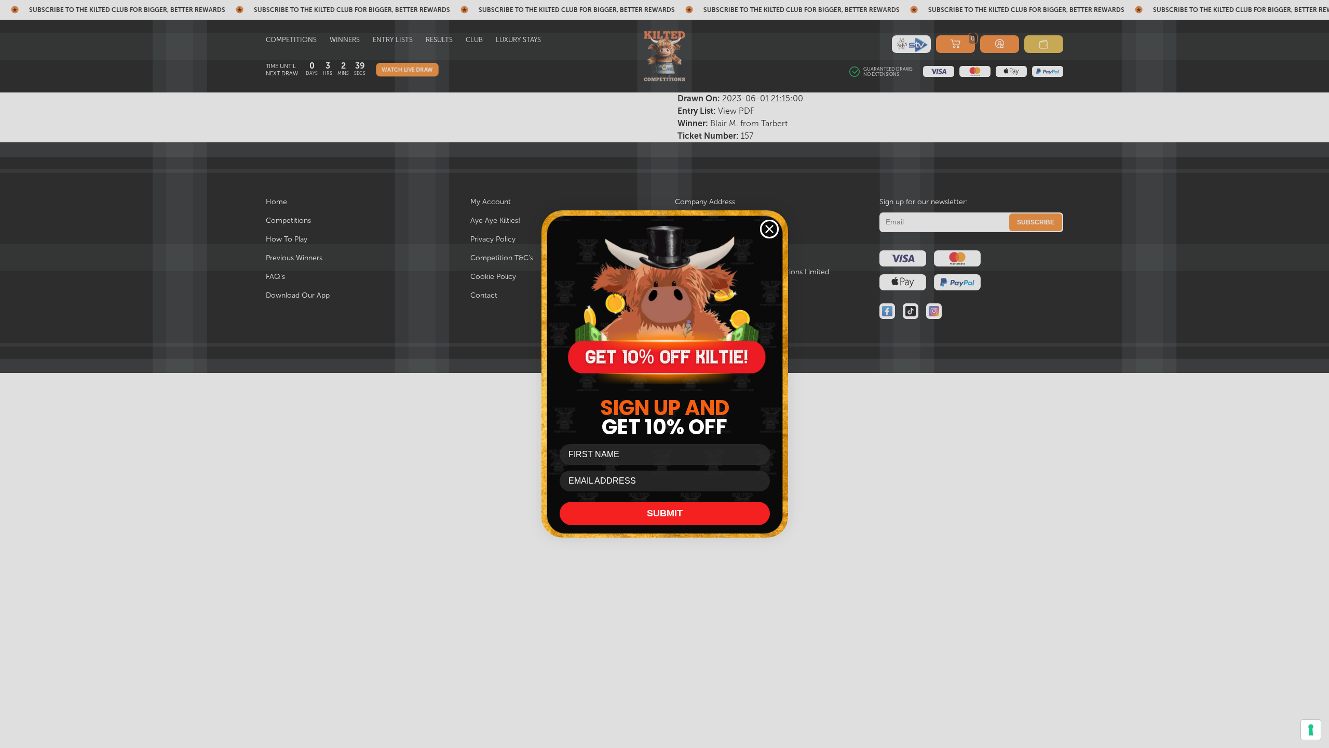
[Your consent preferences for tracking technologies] (1311, 730)
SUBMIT (665, 513)
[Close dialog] (769, 229)
